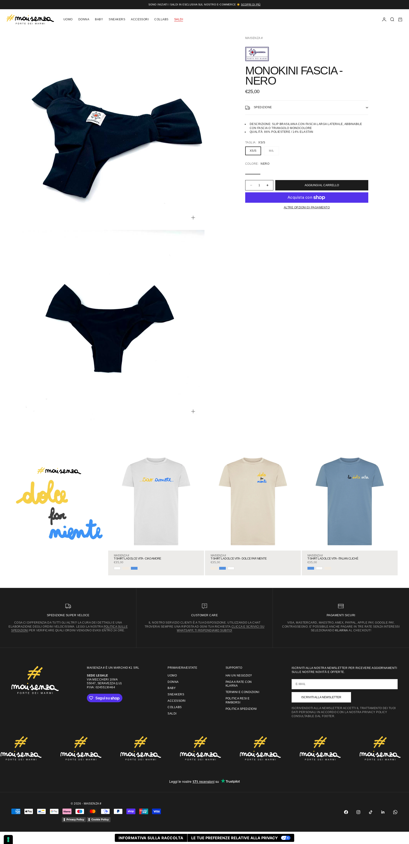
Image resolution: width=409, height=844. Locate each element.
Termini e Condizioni (242, 692)
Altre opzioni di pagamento (307, 207)
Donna (83, 19)
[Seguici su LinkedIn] (383, 812)
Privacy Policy (75, 819)
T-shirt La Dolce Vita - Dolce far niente (239, 558)
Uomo (68, 19)
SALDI (178, 19)
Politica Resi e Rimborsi (238, 700)
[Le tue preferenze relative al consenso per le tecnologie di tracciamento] (8, 839)
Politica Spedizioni (241, 709)
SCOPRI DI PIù (251, 4)
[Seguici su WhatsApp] (395, 812)
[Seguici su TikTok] (370, 812)
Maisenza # (254, 38)
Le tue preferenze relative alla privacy (234, 837)
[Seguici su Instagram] (358, 812)
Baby (99, 19)
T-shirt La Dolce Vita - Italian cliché (332, 558)
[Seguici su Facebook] (346, 812)
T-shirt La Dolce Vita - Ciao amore (137, 558)
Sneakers (117, 19)
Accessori (140, 19)
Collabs (161, 19)
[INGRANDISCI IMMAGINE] (193, 217)
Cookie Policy (100, 819)
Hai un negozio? (239, 675)
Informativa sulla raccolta (151, 837)
